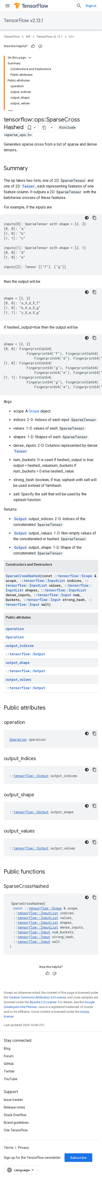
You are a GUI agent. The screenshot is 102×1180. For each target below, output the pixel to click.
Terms (9, 1147)
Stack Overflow (15, 1115)
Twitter (9, 1071)
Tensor (28, 186)
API (28, 36)
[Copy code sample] (94, 218)
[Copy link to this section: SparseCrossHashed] (53, 887)
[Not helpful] (40, 46)
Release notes (14, 1107)
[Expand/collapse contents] (30, 58)
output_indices (20, 645)
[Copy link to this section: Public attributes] (50, 708)
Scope (34, 411)
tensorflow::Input (54, 595)
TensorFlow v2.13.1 (23, 21)
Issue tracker (13, 1100)
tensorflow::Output (27, 654)
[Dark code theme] (87, 218)
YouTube (10, 1079)
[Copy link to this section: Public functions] (50, 872)
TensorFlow (12, 36)
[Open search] (79, 6)
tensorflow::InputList (44, 580)
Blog (7, 1048)
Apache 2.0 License (43, 1002)
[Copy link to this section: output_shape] (39, 795)
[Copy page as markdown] (44, 128)
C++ (71, 36)
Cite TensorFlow (16, 1130)
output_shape (18, 662)
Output (20, 519)
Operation (15, 637)
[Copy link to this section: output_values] (39, 831)
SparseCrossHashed (23, 576)
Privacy (23, 1147)
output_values (18, 679)
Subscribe (78, 1157)
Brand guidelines (16, 1122)
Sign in (91, 6)
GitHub (9, 1064)
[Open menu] (7, 5)
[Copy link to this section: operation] (30, 723)
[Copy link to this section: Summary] (32, 169)
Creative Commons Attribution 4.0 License (37, 997)
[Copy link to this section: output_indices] (41, 759)
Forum (9, 1056)
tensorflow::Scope (75, 576)
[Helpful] (33, 46)
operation (15, 628)
